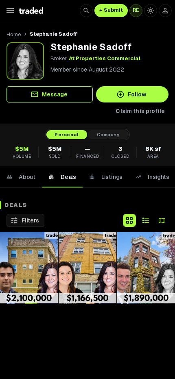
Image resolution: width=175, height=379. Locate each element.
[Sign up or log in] (165, 10)
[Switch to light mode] (150, 10)
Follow (137, 94)
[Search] (86, 10)
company (108, 134)
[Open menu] (10, 10)
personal (67, 134)
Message (55, 94)
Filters (30, 220)
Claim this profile (140, 111)
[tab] (21, 176)
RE (136, 10)
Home (14, 34)
